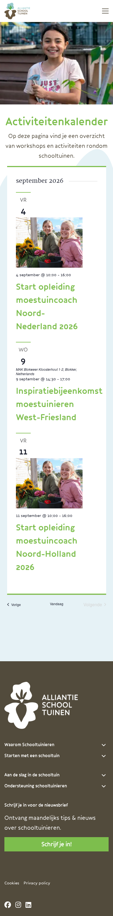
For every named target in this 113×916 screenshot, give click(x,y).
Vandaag (56, 604)
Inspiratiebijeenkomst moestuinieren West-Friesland (59, 404)
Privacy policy (37, 883)
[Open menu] (103, 10)
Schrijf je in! (56, 844)
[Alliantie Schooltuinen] (25, 11)
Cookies (11, 883)
